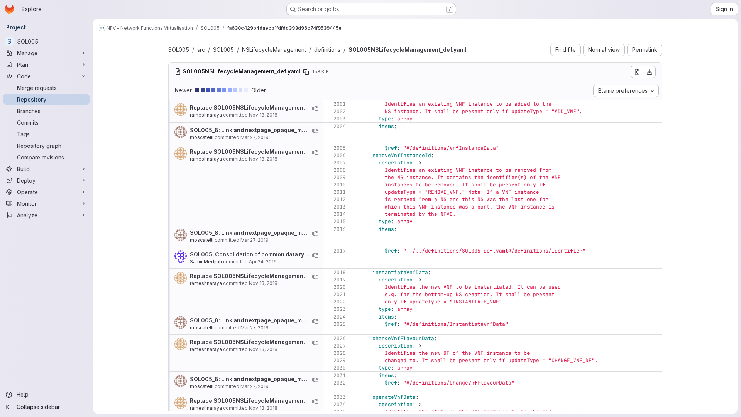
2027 (339, 345)
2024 (339, 317)
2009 (339, 177)
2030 (339, 367)
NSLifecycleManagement (274, 49)
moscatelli (201, 137)
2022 (339, 301)
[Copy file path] (306, 71)
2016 (339, 229)
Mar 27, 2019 (254, 137)
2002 (339, 111)
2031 (339, 375)
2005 (339, 148)
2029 (339, 360)
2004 (339, 126)
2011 (339, 192)
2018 (339, 272)
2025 (339, 324)
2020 (339, 287)
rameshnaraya (206, 115)
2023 (339, 309)
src (201, 49)
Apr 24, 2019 (263, 261)
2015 (339, 221)
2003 (339, 118)
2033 (339, 397)
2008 (339, 170)
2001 (339, 104)
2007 (339, 162)
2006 (339, 155)
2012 (339, 199)
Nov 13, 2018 (263, 115)
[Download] (649, 72)
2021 (339, 294)
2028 (339, 353)
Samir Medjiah (206, 261)
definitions (327, 49)
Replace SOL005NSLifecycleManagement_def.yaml (260, 107)
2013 (339, 206)
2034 (339, 404)
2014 (339, 214)
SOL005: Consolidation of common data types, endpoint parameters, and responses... (306, 254)
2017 (339, 250)
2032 (339, 383)
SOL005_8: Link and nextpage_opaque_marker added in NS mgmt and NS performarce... (309, 130)
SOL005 (178, 49)
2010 (339, 184)
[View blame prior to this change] (315, 108)
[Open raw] (637, 72)
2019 (339, 279)
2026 (339, 338)
